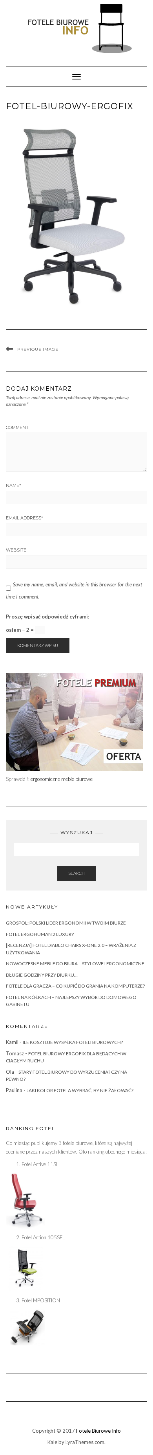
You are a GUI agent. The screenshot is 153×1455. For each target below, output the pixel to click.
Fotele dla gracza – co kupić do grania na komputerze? (75, 986)
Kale (52, 1442)
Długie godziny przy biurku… (42, 975)
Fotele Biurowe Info (98, 1431)
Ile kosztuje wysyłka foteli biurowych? (73, 1042)
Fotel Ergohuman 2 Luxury (40, 934)
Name (13, 485)
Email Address (24, 518)
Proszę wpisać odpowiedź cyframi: (47, 616)
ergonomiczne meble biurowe (62, 779)
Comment (17, 427)
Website (16, 550)
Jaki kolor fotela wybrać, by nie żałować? (80, 1090)
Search (76, 873)
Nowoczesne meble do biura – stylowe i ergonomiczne (75, 963)
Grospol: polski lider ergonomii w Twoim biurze (66, 923)
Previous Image (37, 349)
